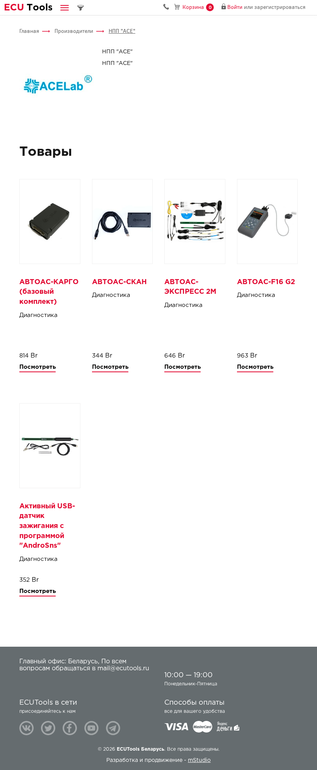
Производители (74, 31)
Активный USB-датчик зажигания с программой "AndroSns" (47, 526)
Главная (29, 31)
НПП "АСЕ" (122, 31)
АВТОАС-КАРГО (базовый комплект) (48, 292)
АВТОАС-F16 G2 (266, 282)
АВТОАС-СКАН (119, 282)
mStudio (199, 760)
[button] (64, 7)
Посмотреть (37, 367)
